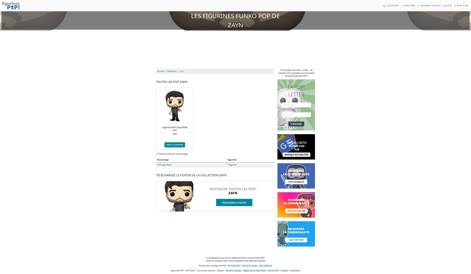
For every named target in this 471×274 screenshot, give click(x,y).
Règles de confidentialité (254, 270)
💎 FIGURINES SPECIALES (429, 5)
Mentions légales (234, 270)
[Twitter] (296, 233)
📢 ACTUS (447, 5)
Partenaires (295, 270)
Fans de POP (273, 270)
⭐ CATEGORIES (408, 5)
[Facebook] (296, 175)
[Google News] (296, 146)
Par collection (234, 265)
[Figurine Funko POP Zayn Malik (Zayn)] (175, 106)
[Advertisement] (235, 50)
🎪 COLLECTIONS (391, 5)
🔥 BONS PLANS (461, 5)
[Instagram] (296, 204)
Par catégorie (265, 265)
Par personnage (249, 265)
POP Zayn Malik (164, 164)
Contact (220, 270)
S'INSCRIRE (296, 124)
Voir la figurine (174, 145)
